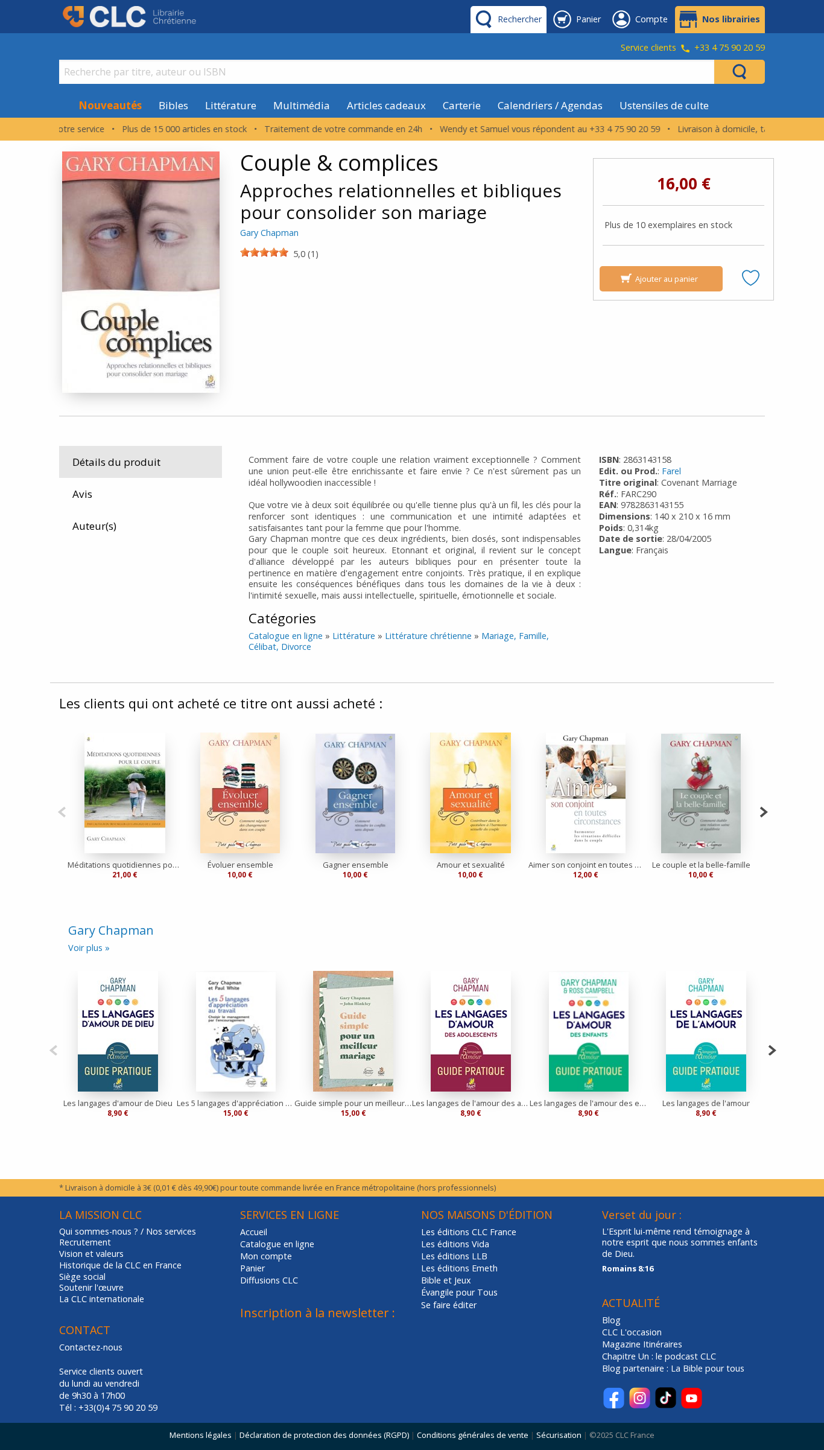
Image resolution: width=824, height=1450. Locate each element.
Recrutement (85, 1242)
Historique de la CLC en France (120, 1265)
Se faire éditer (449, 1305)
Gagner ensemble (355, 864)
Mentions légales (201, 1434)
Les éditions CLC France (468, 1232)
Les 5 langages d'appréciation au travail (235, 1103)
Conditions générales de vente (472, 1434)
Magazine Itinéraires (642, 1344)
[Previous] (61, 810)
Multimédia (301, 105)
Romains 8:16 (627, 1268)
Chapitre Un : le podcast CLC (659, 1356)
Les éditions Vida (455, 1244)
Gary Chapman (269, 232)
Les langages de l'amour (706, 1103)
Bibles (173, 105)
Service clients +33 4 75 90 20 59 (693, 48)
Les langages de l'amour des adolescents (471, 1103)
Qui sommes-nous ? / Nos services (127, 1231)
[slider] (264, 252)
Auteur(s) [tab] (94, 526)
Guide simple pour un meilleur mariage (353, 1103)
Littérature (230, 105)
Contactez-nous (90, 1347)
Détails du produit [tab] (116, 462)
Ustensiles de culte (664, 105)
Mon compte (266, 1256)
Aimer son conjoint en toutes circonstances (586, 864)
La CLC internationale (101, 1299)
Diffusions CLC (269, 1280)
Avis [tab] (82, 494)
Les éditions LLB (454, 1256)
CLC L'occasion (632, 1332)
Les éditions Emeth (459, 1268)
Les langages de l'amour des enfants (588, 1103)
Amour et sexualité (471, 864)
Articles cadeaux (386, 105)
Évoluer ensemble (240, 864)
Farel (671, 471)
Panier (252, 1268)
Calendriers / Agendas (550, 105)
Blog (611, 1320)
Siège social (82, 1276)
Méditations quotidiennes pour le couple (125, 864)
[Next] (763, 810)
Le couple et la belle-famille (701, 864)
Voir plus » (89, 947)
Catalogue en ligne (286, 635)
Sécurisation (559, 1434)
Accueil (253, 1232)
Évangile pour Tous (459, 1292)
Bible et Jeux (446, 1280)
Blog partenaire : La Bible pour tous (674, 1368)
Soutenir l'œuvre (91, 1287)
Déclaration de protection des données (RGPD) (324, 1434)
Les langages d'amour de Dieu (118, 1103)
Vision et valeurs (91, 1253)
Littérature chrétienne (428, 635)
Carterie (462, 105)
